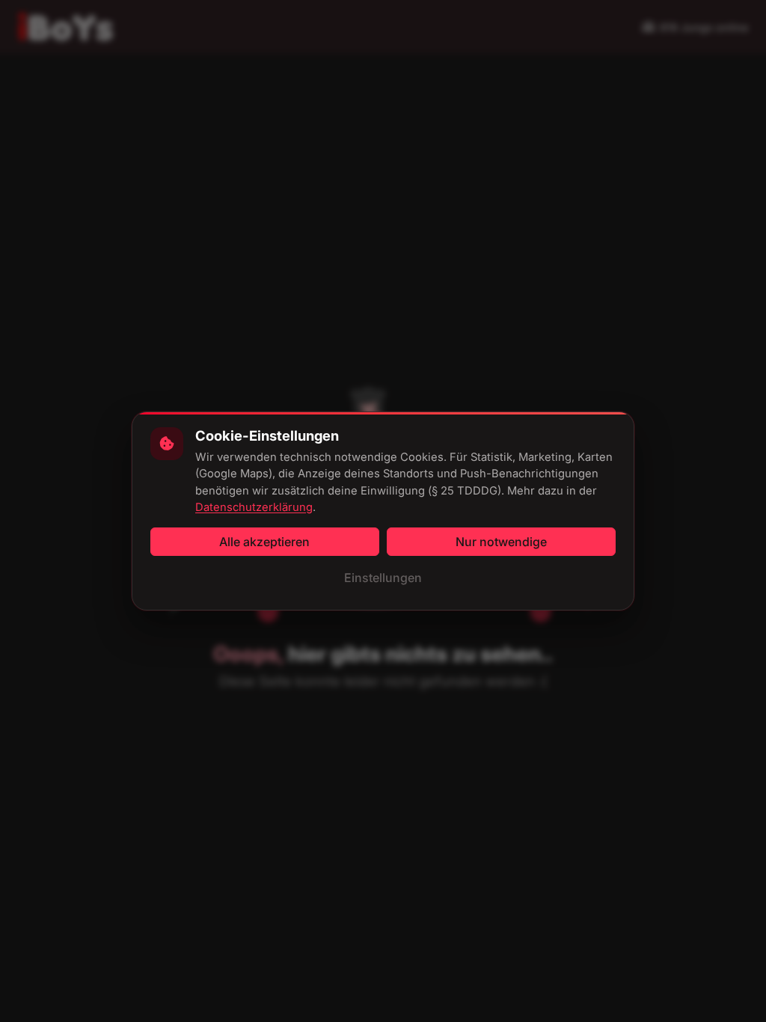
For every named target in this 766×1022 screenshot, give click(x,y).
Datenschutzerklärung (254, 507)
